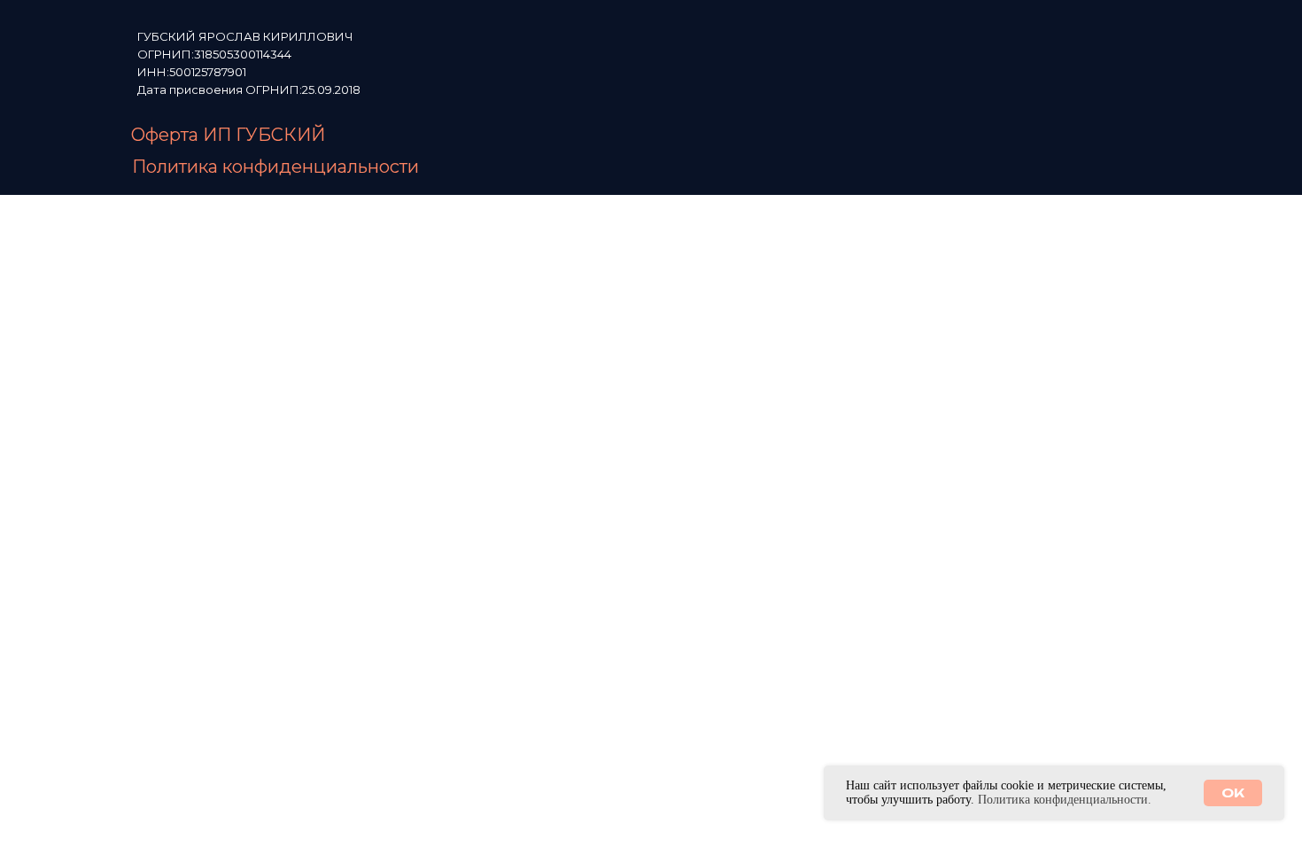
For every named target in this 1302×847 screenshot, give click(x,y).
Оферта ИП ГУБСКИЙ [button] (228, 134)
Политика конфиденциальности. (1064, 799)
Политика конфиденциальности (275, 166)
